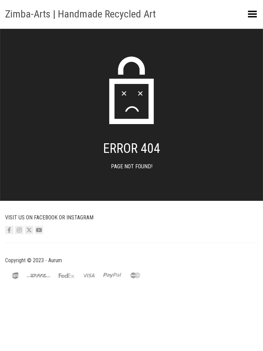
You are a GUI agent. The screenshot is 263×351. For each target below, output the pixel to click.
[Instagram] (19, 230)
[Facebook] (9, 230)
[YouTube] (39, 230)
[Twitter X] (29, 230)
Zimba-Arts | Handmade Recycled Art (80, 14)
